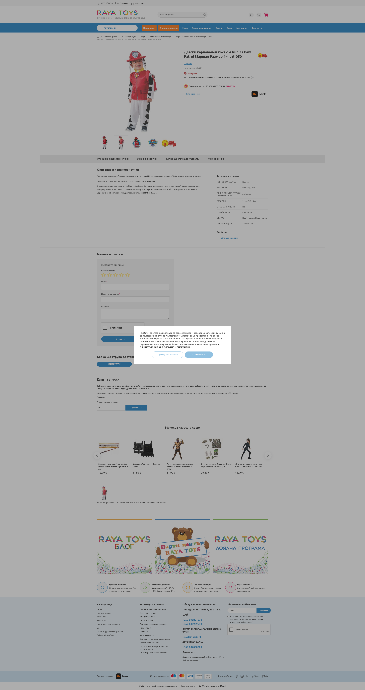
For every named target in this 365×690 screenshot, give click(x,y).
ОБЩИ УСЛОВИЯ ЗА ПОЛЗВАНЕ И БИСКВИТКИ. (165, 347)
